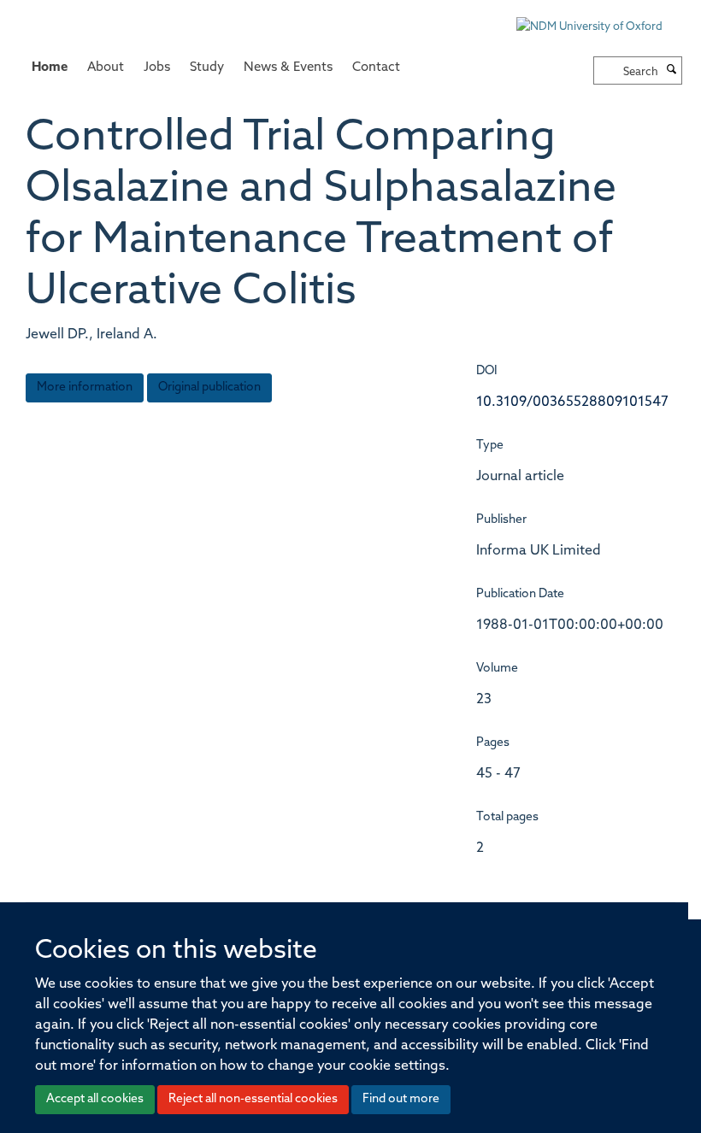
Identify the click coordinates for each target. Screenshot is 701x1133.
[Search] (672, 71)
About (105, 68)
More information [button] (85, 387)
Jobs (157, 68)
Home (50, 68)
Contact (376, 68)
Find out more (400, 1099)
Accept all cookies (95, 1099)
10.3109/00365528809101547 (572, 402)
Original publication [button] (209, 387)
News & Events (288, 68)
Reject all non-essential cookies (253, 1099)
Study (207, 68)
